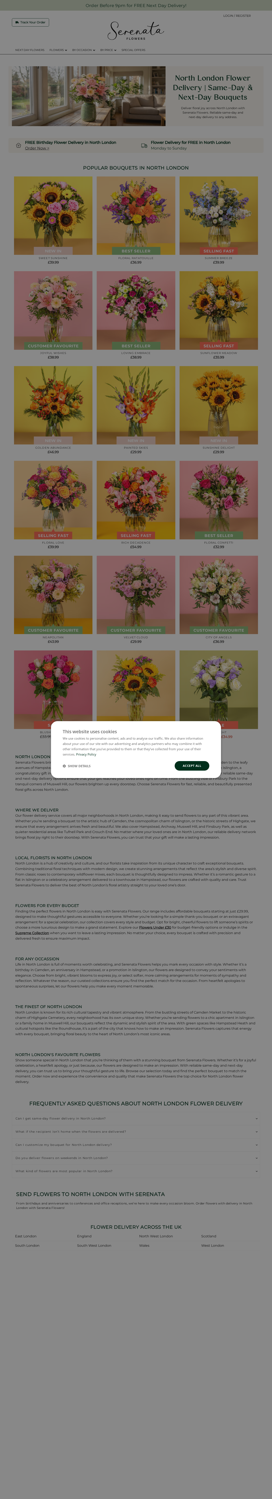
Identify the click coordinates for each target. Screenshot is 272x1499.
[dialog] (136, 749)
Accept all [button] (192, 766)
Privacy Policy (86, 754)
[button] (77, 765)
